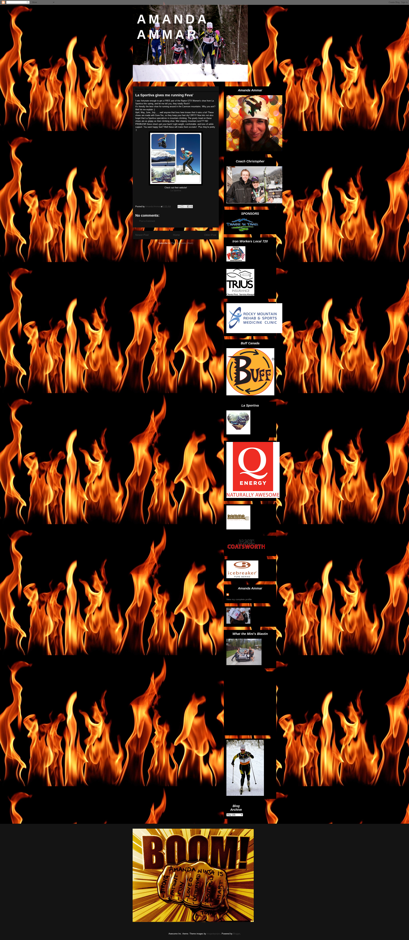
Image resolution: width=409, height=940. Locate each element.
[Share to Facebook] (188, 206)
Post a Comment (147, 221)
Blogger (236, 933)
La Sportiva (175, 190)
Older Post (210, 235)
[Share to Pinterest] (191, 206)
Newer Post (142, 235)
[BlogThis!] (182, 206)
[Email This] (179, 206)
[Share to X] (185, 206)
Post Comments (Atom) (182, 243)
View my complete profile (239, 599)
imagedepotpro (213, 933)
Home (176, 235)
